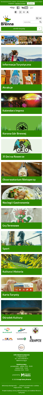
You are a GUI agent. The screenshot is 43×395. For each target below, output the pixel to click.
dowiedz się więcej (20, 3)
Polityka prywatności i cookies (29, 385)
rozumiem (31, 3)
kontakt (26, 387)
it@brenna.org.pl (21, 360)
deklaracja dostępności (9, 385)
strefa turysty (19, 28)
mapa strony (18, 387)
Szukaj (40, 22)
